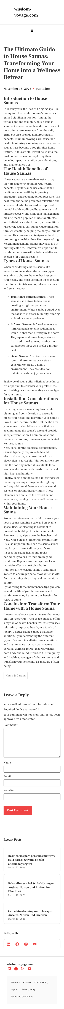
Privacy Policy (28, 989)
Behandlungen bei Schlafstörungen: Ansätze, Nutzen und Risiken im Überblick (31, 887)
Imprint (14, 989)
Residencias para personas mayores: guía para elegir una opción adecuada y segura (31, 860)
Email (8, 776)
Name (8, 762)
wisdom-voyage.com (20, 964)
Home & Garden (16, 675)
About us (15, 982)
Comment (11, 725)
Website (9, 790)
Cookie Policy (41, 982)
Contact (27, 982)
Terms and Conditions (22, 996)
